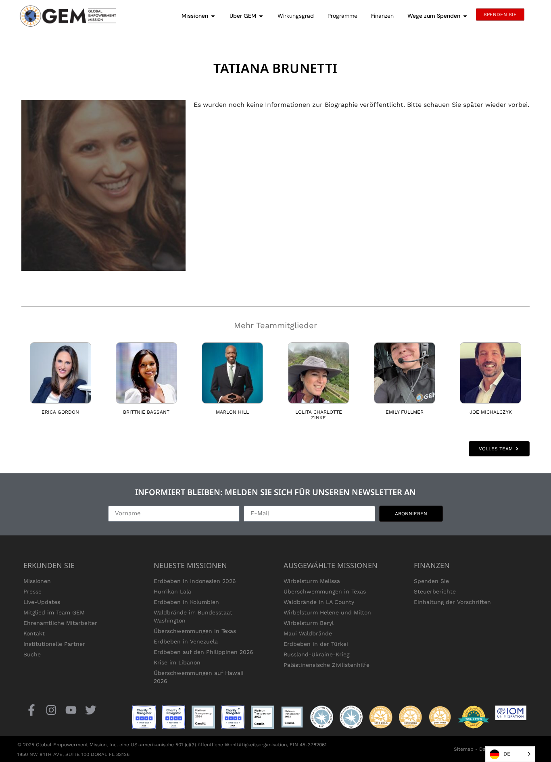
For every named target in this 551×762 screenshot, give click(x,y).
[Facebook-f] (31, 710)
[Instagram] (51, 710)
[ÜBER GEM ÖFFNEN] (261, 16)
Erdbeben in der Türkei (316, 644)
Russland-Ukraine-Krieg (316, 654)
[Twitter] (91, 710)
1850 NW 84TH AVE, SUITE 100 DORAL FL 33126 (73, 754)
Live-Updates (41, 602)
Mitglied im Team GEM (54, 612)
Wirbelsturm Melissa (312, 581)
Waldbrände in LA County (319, 602)
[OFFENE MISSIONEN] (213, 16)
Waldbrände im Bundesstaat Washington (193, 616)
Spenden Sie (431, 581)
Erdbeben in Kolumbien (186, 602)
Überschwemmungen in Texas (195, 631)
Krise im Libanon (177, 662)
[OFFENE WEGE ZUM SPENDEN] (465, 16)
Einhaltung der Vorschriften (452, 602)
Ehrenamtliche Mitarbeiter (60, 623)
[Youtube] (71, 710)
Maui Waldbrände (308, 633)
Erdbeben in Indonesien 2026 (195, 581)
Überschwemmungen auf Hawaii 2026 (199, 677)
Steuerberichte (435, 591)
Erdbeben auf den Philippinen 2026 (203, 652)
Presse (32, 591)
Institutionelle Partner (54, 644)
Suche (32, 654)
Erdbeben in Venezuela (186, 641)
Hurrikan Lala (172, 591)
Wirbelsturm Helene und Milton (327, 612)
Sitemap (464, 749)
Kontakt (34, 633)
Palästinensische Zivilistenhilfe (326, 665)
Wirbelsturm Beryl (309, 623)
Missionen (37, 581)
